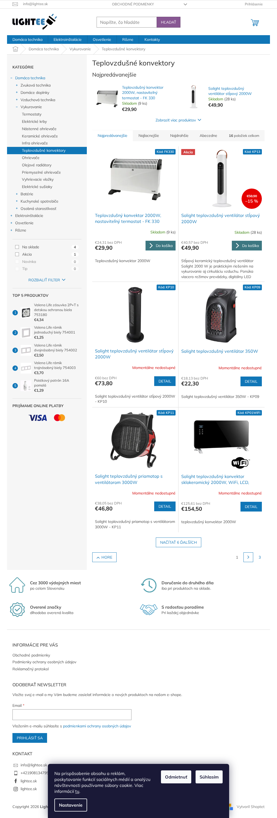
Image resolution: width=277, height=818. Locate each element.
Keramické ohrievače (40, 136)
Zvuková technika (36, 85)
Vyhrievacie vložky (38, 179)
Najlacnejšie (148, 135)
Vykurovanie (31, 106)
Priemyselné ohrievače (41, 172)
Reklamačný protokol (30, 669)
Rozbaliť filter (44, 280)
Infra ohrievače (35, 143)
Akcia (49, 254)
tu (77, 791)
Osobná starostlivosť (38, 208)
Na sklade (49, 247)
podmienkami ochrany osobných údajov (97, 726)
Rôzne (20, 230)
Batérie (27, 194)
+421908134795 (35, 772)
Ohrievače (30, 157)
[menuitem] (27, 39)
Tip (49, 268)
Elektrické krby (34, 121)
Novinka (49, 261)
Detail (165, 381)
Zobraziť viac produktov (176, 120)
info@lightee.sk (34, 765)
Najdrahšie (179, 135)
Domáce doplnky (35, 92)
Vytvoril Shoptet (251, 806)
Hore (106, 557)
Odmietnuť (176, 777)
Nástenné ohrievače (39, 128)
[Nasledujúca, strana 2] (248, 557)
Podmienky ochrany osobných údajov (44, 661)
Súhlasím (209, 777)
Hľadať (168, 22)
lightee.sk (29, 781)
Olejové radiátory (36, 165)
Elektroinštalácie (29, 215)
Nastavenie (71, 805)
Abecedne (208, 135)
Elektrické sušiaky (37, 186)
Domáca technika (30, 77)
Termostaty (31, 114)
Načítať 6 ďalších (178, 542)
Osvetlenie (24, 222)
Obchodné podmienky (133, 4)
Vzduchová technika (38, 99)
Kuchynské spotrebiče (39, 201)
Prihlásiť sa (30, 737)
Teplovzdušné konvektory (43, 150)
